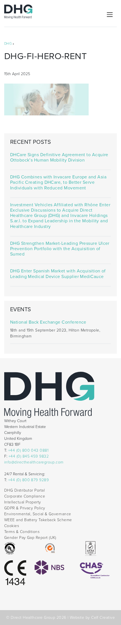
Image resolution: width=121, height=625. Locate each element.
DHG (8, 44)
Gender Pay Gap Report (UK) (30, 537)
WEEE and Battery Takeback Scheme (38, 520)
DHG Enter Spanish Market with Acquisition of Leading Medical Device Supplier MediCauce (58, 273)
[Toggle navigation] (110, 14)
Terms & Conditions (21, 531)
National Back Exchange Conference (48, 322)
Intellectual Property (22, 502)
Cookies (11, 525)
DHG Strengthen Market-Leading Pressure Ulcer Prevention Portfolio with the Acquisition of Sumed (59, 249)
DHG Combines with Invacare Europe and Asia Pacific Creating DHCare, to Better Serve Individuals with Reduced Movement (58, 182)
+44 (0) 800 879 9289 (28, 480)
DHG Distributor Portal (24, 490)
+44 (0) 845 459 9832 (28, 456)
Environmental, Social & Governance (37, 514)
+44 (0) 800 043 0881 (28, 450)
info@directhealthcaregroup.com (34, 462)
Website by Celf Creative (92, 617)
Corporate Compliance (24, 496)
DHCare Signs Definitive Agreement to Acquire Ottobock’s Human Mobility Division (59, 157)
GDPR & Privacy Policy (24, 508)
